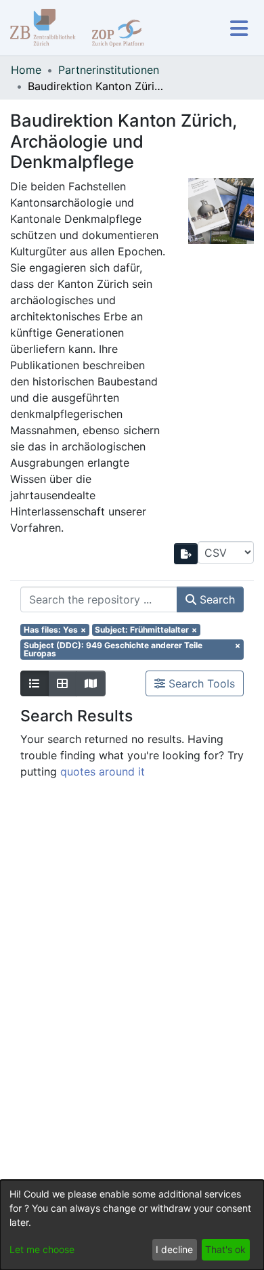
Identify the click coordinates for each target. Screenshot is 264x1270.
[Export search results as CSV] (186, 553)
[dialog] (132, 1225)
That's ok (225, 1249)
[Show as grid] (62, 683)
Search (215, 599)
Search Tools (200, 683)
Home (26, 70)
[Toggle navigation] (238, 28)
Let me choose (41, 1249)
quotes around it (102, 771)
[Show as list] (34, 683)
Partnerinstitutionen (108, 70)
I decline (174, 1249)
